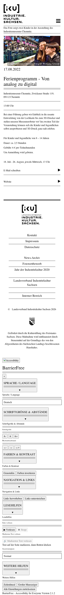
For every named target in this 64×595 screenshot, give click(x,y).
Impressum (32, 241)
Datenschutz (32, 247)
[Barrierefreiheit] (11, 360)
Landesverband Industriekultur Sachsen (32, 282)
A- (5, 436)
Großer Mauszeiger (27, 584)
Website (7, 181)
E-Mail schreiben (12, 170)
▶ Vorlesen (9, 529)
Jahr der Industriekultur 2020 (32, 269)
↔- (5, 447)
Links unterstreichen (35, 498)
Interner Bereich (32, 296)
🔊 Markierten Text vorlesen (18, 540)
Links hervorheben (13, 498)
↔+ (17, 447)
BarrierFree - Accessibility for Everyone (21, 593)
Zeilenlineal (9, 584)
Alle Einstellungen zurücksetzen (19, 589)
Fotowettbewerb (32, 264)
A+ (16, 436)
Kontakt (32, 235)
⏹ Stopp (22, 529)
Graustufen (9, 473)
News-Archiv (32, 258)
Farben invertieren (26, 473)
